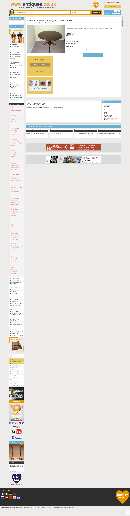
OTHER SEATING (14, 204)
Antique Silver (13, 322)
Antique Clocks (14, 93)
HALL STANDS (14, 178)
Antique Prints (13, 317)
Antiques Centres (14, 373)
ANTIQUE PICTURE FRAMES (16, 102)
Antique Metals (14, 293)
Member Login (13, 22)
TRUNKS (12, 267)
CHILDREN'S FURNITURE (16, 141)
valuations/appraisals (15, 385)
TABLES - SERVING (15, 247)
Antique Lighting (14, 291)
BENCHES (13, 113)
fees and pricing (14, 375)
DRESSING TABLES (15, 174)
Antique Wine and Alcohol (16, 335)
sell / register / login (110, 6)
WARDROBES (13, 269)
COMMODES (13, 148)
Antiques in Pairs (14, 311)
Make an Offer (94, 50)
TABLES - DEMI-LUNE (15, 235)
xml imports (49, 507)
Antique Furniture (14, 104)
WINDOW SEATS (14, 276)
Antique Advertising (15, 50)
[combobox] (80, 12)
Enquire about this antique (40, 64)
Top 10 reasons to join (15, 361)
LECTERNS (13, 183)
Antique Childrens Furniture (14, 87)
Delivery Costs (94, 55)
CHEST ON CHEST (15, 130)
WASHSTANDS (14, 271)
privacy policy (37, 507)
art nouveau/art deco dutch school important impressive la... (16, 466)
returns (43, 507)
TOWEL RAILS (14, 262)
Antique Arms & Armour (16, 65)
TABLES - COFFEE (14, 231)
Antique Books (13, 77)
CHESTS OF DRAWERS (16, 137)
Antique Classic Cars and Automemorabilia (16, 90)
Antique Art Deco (14, 72)
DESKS (12, 158)
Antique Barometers (15, 54)
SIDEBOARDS (13, 220)
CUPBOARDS (13, 154)
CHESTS (12, 134)
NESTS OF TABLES (15, 198)
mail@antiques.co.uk (17, 507)
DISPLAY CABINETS (15, 167)
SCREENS (13, 213)
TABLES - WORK (14, 258)
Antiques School (14, 363)
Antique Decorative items (16, 97)
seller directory (14, 371)
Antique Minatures (14, 299)
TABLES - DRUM (14, 237)
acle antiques (39, 59)
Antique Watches (14, 333)
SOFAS (12, 222)
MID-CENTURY (14, 193)
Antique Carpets (14, 82)
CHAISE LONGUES (15, 128)
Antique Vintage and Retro (16, 331)
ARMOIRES (13, 108)
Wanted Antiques (14, 367)
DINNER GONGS (14, 165)
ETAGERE (13, 176)
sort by (106, 13)
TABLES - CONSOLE (15, 233)
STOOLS (12, 226)
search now (96, 12)
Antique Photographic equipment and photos (15, 314)
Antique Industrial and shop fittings (16, 283)
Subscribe (63, 507)
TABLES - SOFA (14, 251)
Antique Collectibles (15, 95)
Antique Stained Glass (15, 278)
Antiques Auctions (14, 357)
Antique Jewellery (14, 289)
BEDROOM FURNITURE (16, 110)
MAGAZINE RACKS (15, 191)
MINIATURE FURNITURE (16, 196)
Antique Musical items (15, 305)
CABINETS (13, 119)
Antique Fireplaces (15, 99)
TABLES (12, 228)
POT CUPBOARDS (14, 209)
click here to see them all (40, 71)
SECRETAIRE (13, 215)
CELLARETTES (14, 123)
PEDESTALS (13, 207)
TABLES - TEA (13, 256)
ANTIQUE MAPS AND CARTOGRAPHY (14, 47)
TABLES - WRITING (15, 260)
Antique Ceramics (14, 84)
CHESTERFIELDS (14, 132)
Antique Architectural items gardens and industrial (16, 62)
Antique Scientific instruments (14, 320)
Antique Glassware (15, 280)
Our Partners (13, 377)
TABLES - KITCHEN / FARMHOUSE (15, 242)
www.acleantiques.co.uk (110, 119)
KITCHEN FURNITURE (15, 180)
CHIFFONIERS (14, 139)
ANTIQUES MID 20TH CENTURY (14, 296)
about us (12, 379)
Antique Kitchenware (15, 56)
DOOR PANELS (14, 169)
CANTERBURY (14, 121)
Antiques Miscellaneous (16, 303)
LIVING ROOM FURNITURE (16, 187)
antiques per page (109, 10)
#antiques (16, 426)
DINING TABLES (14, 163)
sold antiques (57, 507)
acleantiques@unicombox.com (111, 118)
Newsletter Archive (71, 507)
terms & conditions (28, 507)
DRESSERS (13, 172)
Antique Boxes (13, 80)
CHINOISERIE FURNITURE (16, 143)
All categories (13, 44)
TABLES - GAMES (14, 239)
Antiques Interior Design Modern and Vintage (16, 286)
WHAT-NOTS (13, 273)
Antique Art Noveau (15, 70)
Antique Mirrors (14, 301)
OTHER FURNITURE (15, 202)
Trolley (13, 265)
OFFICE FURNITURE (15, 200)
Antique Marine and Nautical (15, 309)
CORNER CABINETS (15, 150)
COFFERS (13, 145)
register (12, 359)
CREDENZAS (13, 152)
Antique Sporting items (16, 324)
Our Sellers (13, 369)
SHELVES (13, 217)
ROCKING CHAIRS (14, 211)
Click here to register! (16, 20)
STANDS (12, 224)
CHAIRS (12, 126)
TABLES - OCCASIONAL (16, 245)
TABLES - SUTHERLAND (16, 254)
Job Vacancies (13, 381)
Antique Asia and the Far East (16, 75)
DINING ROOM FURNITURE (16, 161)
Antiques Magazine (14, 365)
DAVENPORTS (14, 156)
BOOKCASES (13, 115)
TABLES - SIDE (14, 249)
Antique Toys (13, 329)
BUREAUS (13, 117)
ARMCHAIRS (13, 106)
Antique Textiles (14, 327)
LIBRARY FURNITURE (15, 185)
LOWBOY (12, 189)
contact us (13, 383)
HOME (11, 355)
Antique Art (13, 67)
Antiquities (12, 58)
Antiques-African (14, 52)
